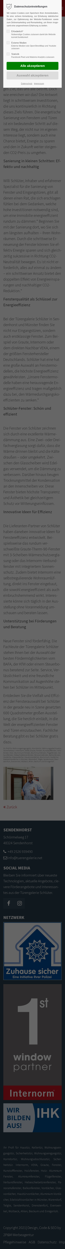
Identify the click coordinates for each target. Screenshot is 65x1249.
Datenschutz (26, 83)
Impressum (39, 83)
